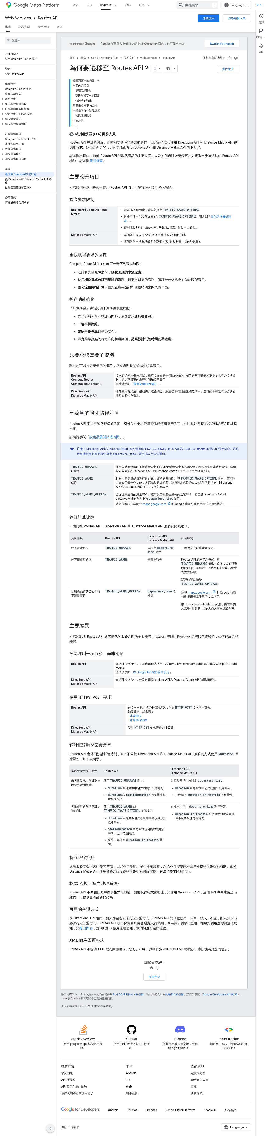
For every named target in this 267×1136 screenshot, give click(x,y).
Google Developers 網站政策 (220, 994)
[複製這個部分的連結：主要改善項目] (103, 177)
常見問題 (67, 1073)
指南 (8, 27)
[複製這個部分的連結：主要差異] (93, 626)
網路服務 (132, 1093)
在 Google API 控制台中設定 (151, 672)
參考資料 (24, 27)
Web (129, 1086)
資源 (60, 27)
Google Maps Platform (104, 57)
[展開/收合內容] (97, 80)
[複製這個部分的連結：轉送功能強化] (98, 299)
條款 (64, 1127)
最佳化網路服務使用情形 (77, 1093)
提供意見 (228, 69)
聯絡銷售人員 (237, 18)
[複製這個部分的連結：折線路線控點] (98, 857)
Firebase (151, 1110)
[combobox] (197, 5)
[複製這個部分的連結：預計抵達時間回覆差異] (115, 745)
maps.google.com (154, 504)
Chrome (132, 1110)
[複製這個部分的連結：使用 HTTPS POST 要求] (116, 697)
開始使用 (208, 18)
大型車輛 (43, 27)
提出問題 (86, 928)
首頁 (72, 57)
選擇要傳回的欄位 (145, 383)
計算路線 (135, 715)
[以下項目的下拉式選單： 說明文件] (117, 5)
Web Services (18, 18)
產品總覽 (96, 161)
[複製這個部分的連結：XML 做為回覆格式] (108, 940)
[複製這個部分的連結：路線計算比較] (98, 517)
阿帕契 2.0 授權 (174, 994)
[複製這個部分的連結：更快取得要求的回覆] (111, 255)
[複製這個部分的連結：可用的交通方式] (103, 909)
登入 (259, 5)
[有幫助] (230, 58)
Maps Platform (44, 5)
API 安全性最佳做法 (74, 1086)
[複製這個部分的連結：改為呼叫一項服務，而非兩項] (128, 653)
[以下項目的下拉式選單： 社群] (150, 5)
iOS (128, 1079)
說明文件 (106, 5)
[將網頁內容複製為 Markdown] (168, 68)
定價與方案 (198, 1073)
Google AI (210, 1110)
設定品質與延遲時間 (104, 437)
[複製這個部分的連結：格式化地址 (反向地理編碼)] (123, 883)
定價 (89, 5)
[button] (27, 99)
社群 (142, 5)
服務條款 (197, 1093)
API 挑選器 (68, 1079)
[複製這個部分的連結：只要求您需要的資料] (119, 355)
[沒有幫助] (236, 58)
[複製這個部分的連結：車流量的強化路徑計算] (124, 413)
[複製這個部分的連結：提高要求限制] (98, 199)
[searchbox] (28, 40)
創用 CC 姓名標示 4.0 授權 (128, 994)
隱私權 (75, 1127)
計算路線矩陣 (138, 720)
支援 (194, 1086)
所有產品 (230, 1110)
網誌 (128, 5)
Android (131, 1073)
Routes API (48, 18)
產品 (76, 5)
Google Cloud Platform (180, 1110)
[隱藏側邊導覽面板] (50, 1128)
